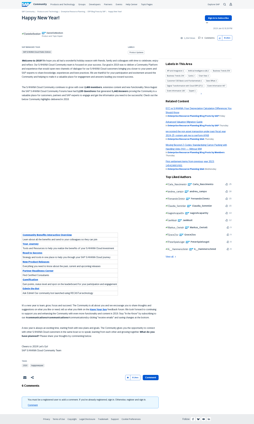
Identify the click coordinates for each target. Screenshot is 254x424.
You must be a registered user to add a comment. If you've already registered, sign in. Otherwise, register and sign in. (87, 399)
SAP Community (28, 12)
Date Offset (210, 81)
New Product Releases (36, 262)
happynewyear (37, 365)
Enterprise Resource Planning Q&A (186, 139)
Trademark (103, 419)
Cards (190, 76)
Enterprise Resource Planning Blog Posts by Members (196, 152)
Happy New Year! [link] (115, 12)
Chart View (203, 76)
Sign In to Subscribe (218, 18)
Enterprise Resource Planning (73, 12)
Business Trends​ (174, 76)
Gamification (30, 279)
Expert (191, 91)
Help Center (131, 4)
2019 (25, 365)
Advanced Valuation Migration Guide (184, 122)
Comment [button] (150, 377)
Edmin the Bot (31, 288)
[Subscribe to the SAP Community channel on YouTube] (203, 419)
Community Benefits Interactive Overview (47, 235)
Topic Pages (147, 4)
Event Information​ (174, 91)
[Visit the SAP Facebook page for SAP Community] (193, 419)
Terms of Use (59, 419)
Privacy (46, 419)
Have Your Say (98, 309)
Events (119, 4)
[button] (220, 38)
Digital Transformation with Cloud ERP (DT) (184, 86)
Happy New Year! (41, 17)
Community (40, 4)
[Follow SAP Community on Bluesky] (198, 419)
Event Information (214, 86)
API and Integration (174, 71)
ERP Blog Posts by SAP (97, 12)
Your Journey (31, 244)
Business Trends (220, 71)
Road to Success (32, 253)
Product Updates (136, 52)
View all (170, 256)
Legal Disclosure (87, 419)
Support (115, 419)
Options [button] (206, 23)
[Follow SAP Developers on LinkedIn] (209, 419)
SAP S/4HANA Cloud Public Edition (37, 52)
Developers (95, 4)
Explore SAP (214, 4)
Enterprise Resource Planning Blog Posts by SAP (193, 116)
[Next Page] (201, 94)
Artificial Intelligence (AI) (197, 71)
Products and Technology (62, 4)
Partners (108, 4)
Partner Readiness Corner (38, 271)
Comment (33, 405)
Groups (82, 4)
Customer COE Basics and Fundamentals (183, 81)
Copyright (72, 419)
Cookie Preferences (131, 419)
